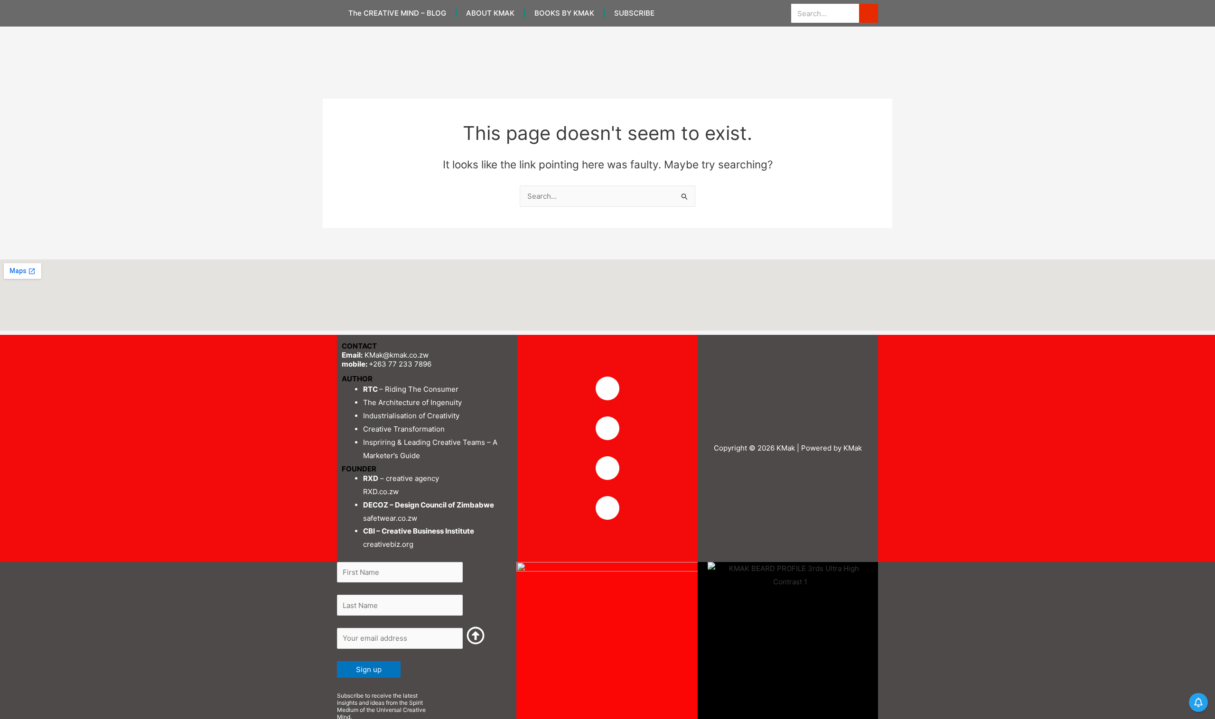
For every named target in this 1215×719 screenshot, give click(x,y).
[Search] (868, 13)
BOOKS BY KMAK (564, 13)
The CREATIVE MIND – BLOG (397, 13)
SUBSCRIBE (634, 13)
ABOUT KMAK (490, 13)
